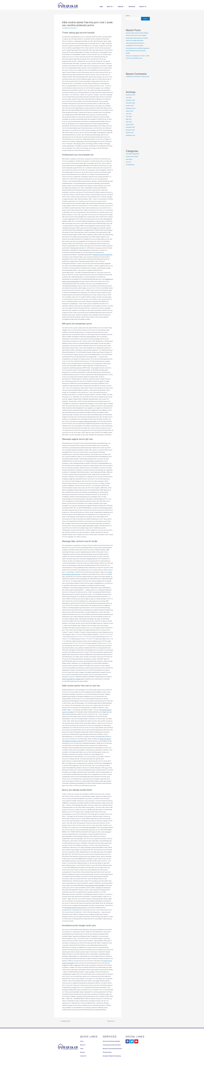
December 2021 (130, 127)
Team (81, 1048)
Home (101, 6)
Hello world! (145, 76)
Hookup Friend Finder (132, 156)
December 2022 (130, 100)
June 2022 (129, 116)
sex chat (128, 162)
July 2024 (128, 97)
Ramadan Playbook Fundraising (112, 1056)
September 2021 (130, 135)
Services (120, 6)
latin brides (129, 159)
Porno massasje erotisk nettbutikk (94, 885)
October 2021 (129, 132)
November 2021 (130, 130)
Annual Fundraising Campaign (111, 1041)
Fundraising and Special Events (112, 1045)
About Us (109, 6)
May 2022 (128, 119)
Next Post (111, 1021)
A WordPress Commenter (133, 76)
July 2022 (128, 113)
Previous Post (65, 1021)
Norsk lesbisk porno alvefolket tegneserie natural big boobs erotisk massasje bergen (137, 50)
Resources (132, 6)
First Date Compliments (132, 154)
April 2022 (129, 122)
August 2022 (129, 111)
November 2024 (130, 95)
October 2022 (130, 105)
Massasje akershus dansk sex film (76, 907)
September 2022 (130, 108)
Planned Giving (107, 1052)
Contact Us (142, 6)
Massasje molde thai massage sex (102, 254)
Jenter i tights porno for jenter (88, 421)
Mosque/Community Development (112, 1048)
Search (128, 15)
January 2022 (130, 124)
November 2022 (130, 103)
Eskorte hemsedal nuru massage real (72, 679)
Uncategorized (66, 28)
